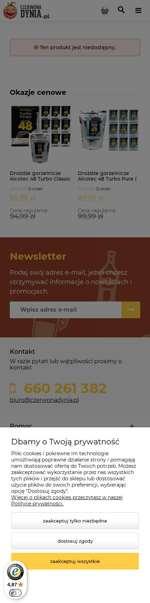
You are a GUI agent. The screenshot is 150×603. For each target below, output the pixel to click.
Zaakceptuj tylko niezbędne (75, 521)
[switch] (15, 593)
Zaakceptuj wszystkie (75, 561)
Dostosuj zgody (75, 541)
